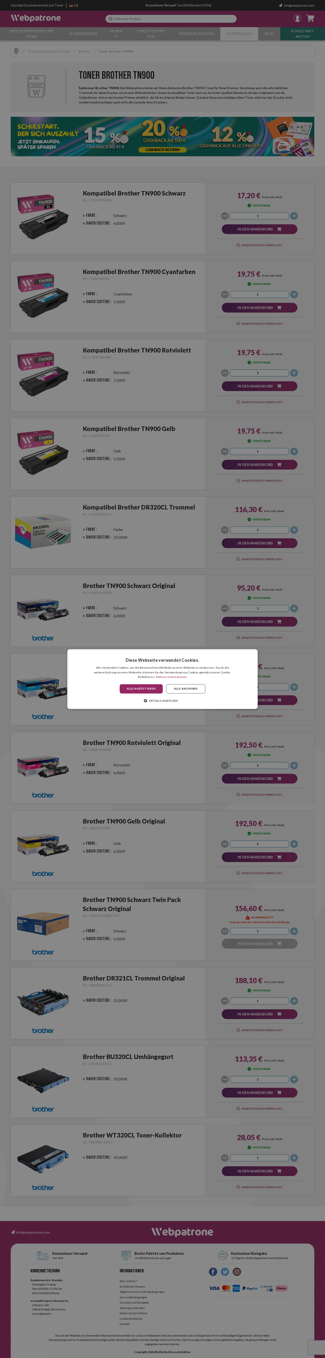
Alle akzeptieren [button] (141, 689)
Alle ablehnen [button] (185, 689)
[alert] (162, 679)
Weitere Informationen (171, 677)
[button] (162, 700)
